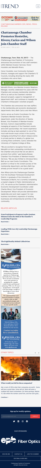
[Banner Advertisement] (19, 85)
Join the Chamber (33, 454)
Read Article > (5, 221)
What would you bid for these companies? (16, 383)
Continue (4, 397)
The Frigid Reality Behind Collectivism (15, 241)
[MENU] (38, 6)
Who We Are (6, 454)
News (28, 24)
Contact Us (18, 454)
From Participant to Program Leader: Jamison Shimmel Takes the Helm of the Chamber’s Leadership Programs (18, 216)
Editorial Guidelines (20, 458)
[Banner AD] (20, 20)
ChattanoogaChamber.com (13, 24)
